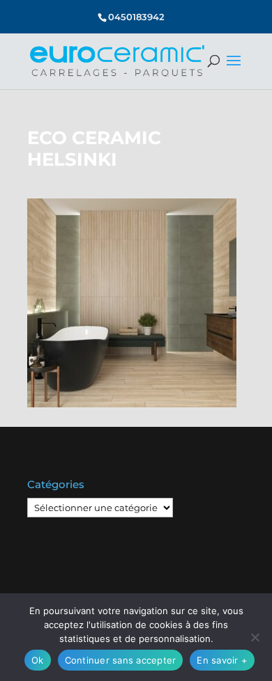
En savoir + (222, 660)
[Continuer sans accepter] (255, 637)
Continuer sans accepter (120, 660)
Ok (37, 660)
